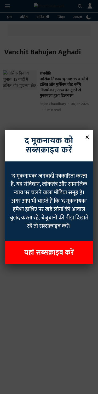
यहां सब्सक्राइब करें (49, 252)
